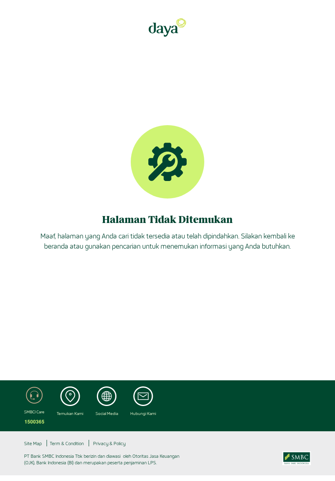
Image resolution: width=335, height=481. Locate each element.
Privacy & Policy (109, 443)
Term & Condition (67, 443)
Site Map (33, 443)
